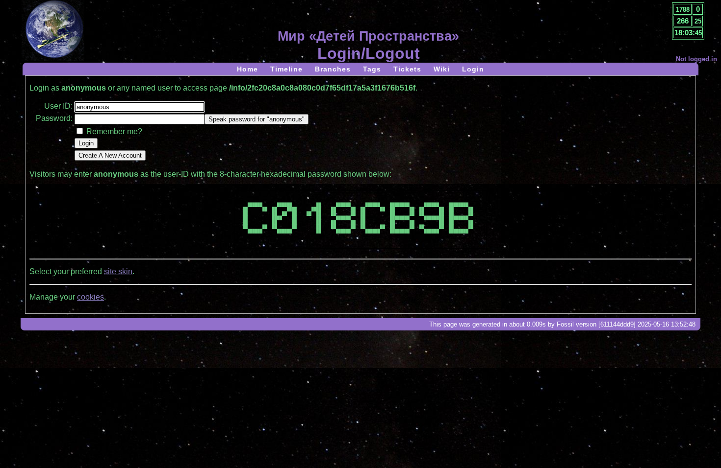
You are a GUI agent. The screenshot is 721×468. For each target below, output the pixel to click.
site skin (118, 271)
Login (473, 69)
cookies (90, 297)
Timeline (286, 69)
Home (247, 69)
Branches (333, 69)
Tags (372, 69)
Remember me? (114, 131)
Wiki (442, 69)
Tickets (407, 69)
